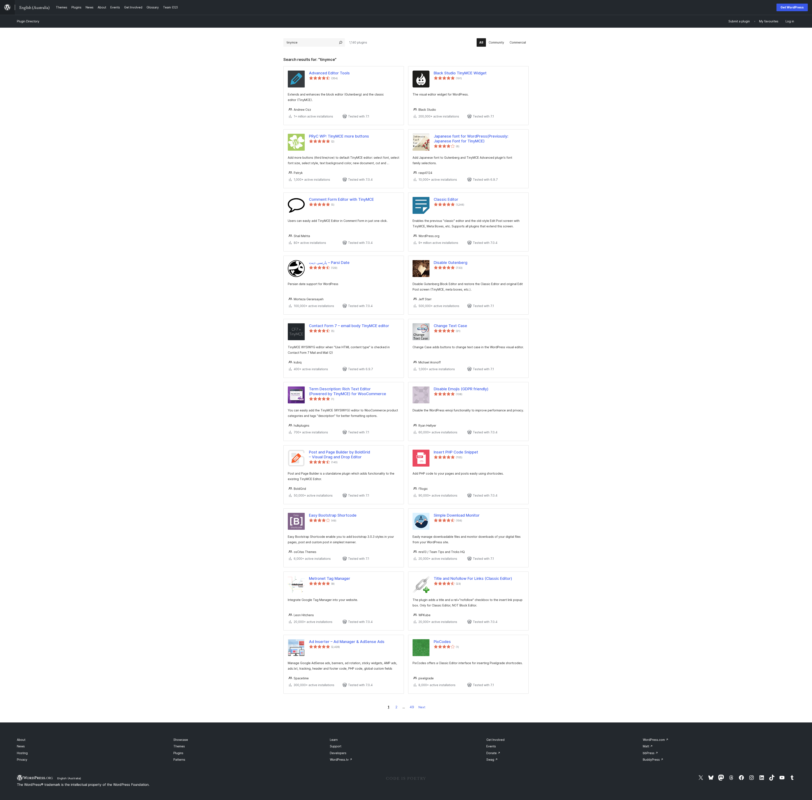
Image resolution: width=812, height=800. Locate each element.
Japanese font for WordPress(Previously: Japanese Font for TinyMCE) (471, 138)
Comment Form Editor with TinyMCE (341, 199)
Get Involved (495, 739)
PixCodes (442, 641)
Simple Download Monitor (457, 515)
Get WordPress (792, 7)
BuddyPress (653, 759)
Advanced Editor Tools (329, 73)
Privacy (22, 759)
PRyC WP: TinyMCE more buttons (339, 136)
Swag (492, 759)
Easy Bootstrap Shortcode (333, 515)
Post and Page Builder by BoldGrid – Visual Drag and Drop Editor (339, 454)
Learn (334, 739)
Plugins (178, 753)
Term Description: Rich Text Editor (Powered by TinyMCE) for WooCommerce (347, 391)
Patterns (179, 759)
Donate (493, 753)
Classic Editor (446, 199)
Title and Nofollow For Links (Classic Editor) (473, 578)
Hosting (22, 753)
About (21, 739)
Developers (338, 753)
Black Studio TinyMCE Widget (460, 73)
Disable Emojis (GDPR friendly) (461, 389)
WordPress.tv (341, 759)
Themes (179, 746)
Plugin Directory (28, 21)
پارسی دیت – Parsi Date (329, 262)
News (21, 746)
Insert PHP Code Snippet (456, 452)
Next (421, 707)
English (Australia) (69, 778)
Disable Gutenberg (450, 262)
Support (335, 746)
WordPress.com (655, 739)
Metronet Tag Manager (329, 578)
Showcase (180, 739)
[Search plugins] (340, 42)
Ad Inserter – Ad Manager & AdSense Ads (346, 641)
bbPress (650, 753)
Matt (648, 746)
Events (491, 746)
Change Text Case (450, 326)
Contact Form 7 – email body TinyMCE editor (349, 326)
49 (412, 707)
